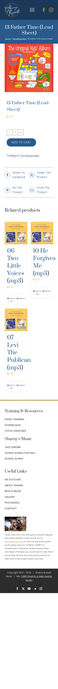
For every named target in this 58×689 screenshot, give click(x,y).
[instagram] (51, 10)
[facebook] (44, 10)
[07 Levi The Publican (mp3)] (16, 320)
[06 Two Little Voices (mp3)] (16, 233)
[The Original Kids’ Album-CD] (29, 68)
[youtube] (29, 588)
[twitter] (23, 588)
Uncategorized (29, 155)
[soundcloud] (35, 588)
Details (22, 298)
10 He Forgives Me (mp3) (44, 262)
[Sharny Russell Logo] (12, 4)
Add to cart (21, 142)
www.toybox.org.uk (14, 541)
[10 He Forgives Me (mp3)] (42, 233)
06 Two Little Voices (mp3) (15, 266)
